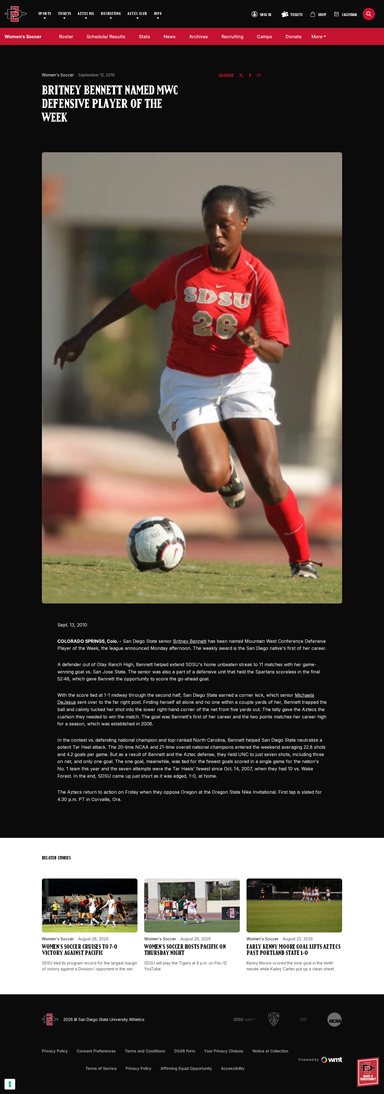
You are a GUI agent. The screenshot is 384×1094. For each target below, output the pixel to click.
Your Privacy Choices (223, 1050)
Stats (144, 36)
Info (158, 14)
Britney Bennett (189, 641)
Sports (44, 14)
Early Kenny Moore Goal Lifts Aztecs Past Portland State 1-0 (293, 950)
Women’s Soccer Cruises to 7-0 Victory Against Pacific (79, 950)
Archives (198, 36)
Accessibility (233, 1068)
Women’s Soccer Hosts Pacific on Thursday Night (185, 950)
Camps (264, 36)
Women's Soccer (58, 74)
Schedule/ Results (106, 36)
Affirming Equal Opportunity (186, 1068)
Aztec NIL (86, 14)
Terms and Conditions (145, 1050)
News (170, 36)
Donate (293, 36)
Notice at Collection (270, 1050)
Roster (66, 36)
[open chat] (369, 1072)
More (316, 36)
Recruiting (111, 14)
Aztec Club (137, 14)
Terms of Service (101, 1068)
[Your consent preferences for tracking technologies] (9, 1084)
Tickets (64, 14)
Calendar (349, 15)
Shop (318, 16)
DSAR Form (184, 1050)
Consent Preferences (96, 1050)
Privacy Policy (55, 1050)
